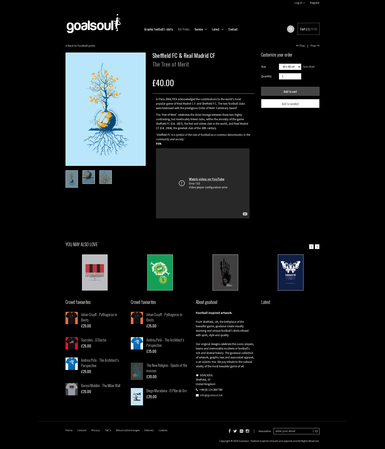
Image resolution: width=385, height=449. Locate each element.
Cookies (163, 430)
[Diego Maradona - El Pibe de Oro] (137, 396)
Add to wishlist (290, 103)
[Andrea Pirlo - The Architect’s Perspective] (72, 364)
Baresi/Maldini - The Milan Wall (100, 385)
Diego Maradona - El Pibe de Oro (166, 390)
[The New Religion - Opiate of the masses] (137, 371)
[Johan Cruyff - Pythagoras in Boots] (72, 318)
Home (69, 430)
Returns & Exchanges (127, 430)
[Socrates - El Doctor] (72, 343)
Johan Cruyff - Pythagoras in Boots (99, 317)
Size (263, 67)
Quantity (266, 76)
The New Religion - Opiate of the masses (166, 368)
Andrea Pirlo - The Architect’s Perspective (100, 363)
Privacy (95, 430)
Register (314, 3)
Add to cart (290, 91)
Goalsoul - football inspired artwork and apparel (265, 441)
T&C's (108, 430)
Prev (302, 46)
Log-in (299, 3)
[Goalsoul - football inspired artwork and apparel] (93, 21)
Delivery (149, 430)
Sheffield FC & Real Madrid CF (94, 277)
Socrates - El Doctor (94, 340)
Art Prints (184, 29)
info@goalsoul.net (211, 395)
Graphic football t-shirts (158, 29)
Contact (233, 29)
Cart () (308, 29)
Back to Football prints (81, 46)
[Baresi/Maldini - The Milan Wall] (72, 389)
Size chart (309, 67)
